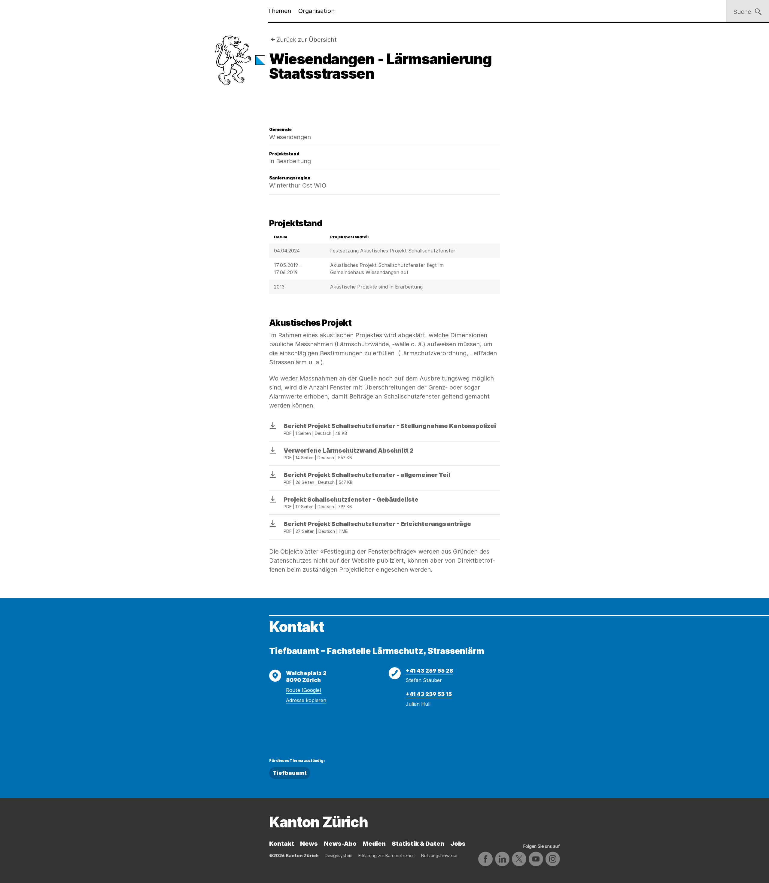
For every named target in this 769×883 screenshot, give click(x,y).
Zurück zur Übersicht (306, 39)
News (309, 843)
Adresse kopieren (306, 700)
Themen (279, 10)
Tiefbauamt (290, 773)
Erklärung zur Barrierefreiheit (386, 855)
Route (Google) (303, 690)
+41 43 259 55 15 (429, 694)
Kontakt (281, 843)
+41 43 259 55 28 (429, 671)
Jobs (458, 843)
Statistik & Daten (418, 843)
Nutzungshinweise (439, 855)
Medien (374, 843)
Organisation (316, 10)
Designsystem (338, 855)
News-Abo (340, 843)
